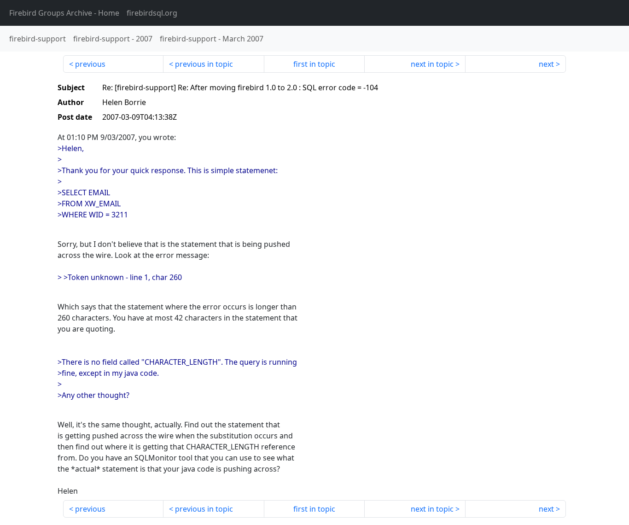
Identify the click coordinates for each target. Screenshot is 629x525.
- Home (64, 13)
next (546, 64)
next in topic (432, 64)
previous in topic (204, 64)
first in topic (314, 64)
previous (90, 64)
